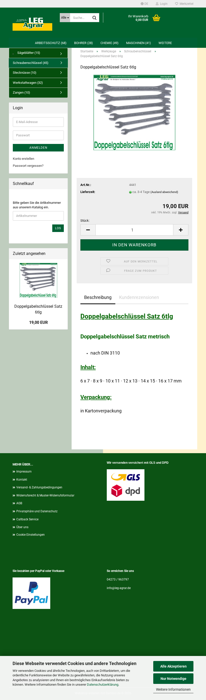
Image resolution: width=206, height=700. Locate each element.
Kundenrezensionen (139, 297)
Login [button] (163, 4)
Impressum (24, 471)
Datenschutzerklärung (102, 684)
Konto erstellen (23, 159)
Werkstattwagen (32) (28, 83)
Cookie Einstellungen (30, 534)
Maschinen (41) (138, 43)
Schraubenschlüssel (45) (30, 63)
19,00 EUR (38, 322)
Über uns (22, 527)
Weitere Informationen (173, 689)
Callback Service (27, 519)
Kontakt (21, 479)
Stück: (84, 220)
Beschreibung (98, 297)
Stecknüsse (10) (24, 72)
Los (58, 228)
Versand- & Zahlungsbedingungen (39, 487)
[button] (144, 4)
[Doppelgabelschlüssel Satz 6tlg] (134, 112)
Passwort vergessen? (28, 166)
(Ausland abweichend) (164, 192)
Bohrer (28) (83, 43)
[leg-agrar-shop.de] (32, 23)
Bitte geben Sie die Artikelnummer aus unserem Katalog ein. (37, 205)
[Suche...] (94, 17)
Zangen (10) (21, 92)
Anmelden (38, 147)
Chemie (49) (109, 43)
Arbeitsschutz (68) (51, 43)
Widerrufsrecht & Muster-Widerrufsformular (45, 495)
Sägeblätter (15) (28, 53)
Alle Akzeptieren (173, 666)
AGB (19, 503)
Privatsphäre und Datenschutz (37, 511)
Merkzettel (185, 4)
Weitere (165, 43)
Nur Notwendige (173, 679)
